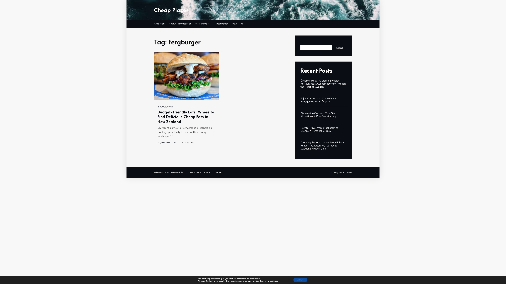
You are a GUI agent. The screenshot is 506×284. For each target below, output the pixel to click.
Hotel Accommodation (180, 23)
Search (304, 42)
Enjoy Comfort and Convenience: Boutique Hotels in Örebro (318, 100)
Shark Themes (345, 172)
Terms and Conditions (212, 172)
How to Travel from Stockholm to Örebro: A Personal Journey (319, 129)
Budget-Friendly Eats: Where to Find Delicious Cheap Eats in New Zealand (186, 117)
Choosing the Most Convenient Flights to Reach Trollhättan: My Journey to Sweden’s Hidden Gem (323, 145)
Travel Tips (237, 23)
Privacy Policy (194, 172)
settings (273, 281)
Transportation (220, 23)
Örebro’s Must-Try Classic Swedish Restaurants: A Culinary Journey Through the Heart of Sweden (323, 83)
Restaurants (201, 23)
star (176, 142)
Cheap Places (171, 9)
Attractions (160, 23)
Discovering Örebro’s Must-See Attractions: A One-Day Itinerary (318, 115)
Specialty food (165, 106)
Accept (300, 280)
